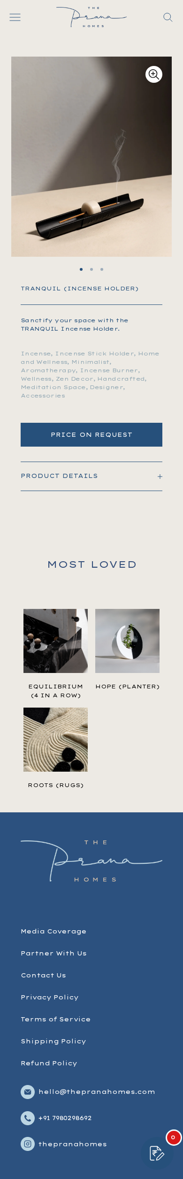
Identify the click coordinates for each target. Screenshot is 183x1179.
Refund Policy (49, 1063)
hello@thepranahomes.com (96, 1091)
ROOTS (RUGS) (56, 785)
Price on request (91, 434)
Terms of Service (56, 1019)
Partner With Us (53, 953)
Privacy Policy (49, 997)
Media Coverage (53, 931)
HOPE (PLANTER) (127, 686)
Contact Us (43, 975)
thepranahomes (72, 1144)
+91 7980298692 (65, 1117)
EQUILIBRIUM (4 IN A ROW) (55, 691)
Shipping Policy (53, 1041)
